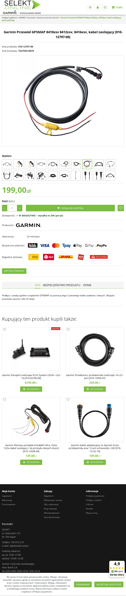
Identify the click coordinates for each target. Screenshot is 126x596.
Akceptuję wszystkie (108, 584)
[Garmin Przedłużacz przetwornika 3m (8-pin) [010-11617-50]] (53, 176)
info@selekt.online (19, 545)
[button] (38, 285)
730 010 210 (17, 542)
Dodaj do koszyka (72, 208)
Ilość (8, 201)
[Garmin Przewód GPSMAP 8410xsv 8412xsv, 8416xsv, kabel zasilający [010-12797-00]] (87, 164)
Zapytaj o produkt (14, 270)
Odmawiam (83, 584)
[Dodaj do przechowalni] (120, 208)
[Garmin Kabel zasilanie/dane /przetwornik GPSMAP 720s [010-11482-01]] (41, 176)
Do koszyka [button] (33, 389)
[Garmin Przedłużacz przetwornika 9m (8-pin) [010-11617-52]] (64, 176)
